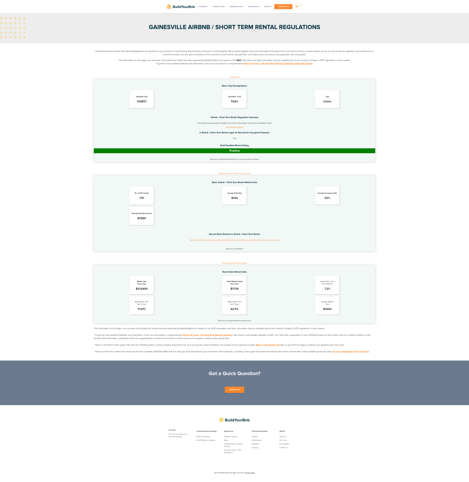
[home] (181, 6)
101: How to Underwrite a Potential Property (178, 435)
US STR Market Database (205, 440)
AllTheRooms (257, 440)
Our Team (283, 440)
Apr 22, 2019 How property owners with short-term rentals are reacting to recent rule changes (234, 239)
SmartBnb (255, 444)
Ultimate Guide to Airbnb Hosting (233, 445)
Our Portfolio (284, 444)
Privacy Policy (250, 473)
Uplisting (255, 448)
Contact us (283, 6)
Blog (226, 440)
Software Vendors (231, 437)
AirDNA (254, 437)
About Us (283, 437)
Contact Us (283, 448)
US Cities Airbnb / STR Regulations (232, 451)
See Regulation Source (234, 127)
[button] (203, 6)
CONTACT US (234, 390)
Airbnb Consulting (203, 437)
